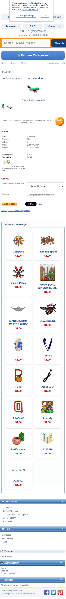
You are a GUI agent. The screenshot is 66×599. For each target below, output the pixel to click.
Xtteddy (47, 418)
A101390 (47, 449)
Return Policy (7, 538)
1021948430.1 (11, 518)
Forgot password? (8, 573)
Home (4, 63)
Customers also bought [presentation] (15, 224)
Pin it (40, 204)
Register (4, 571)
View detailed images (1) (34, 100)
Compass (18, 251)
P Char (18, 386)
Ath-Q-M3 (18, 418)
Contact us (6, 535)
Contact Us (54, 26)
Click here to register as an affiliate (15, 585)
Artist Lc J (47, 386)
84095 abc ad (18, 449)
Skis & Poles (18, 282)
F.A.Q (4, 542)
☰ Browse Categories (33, 55)
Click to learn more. (30, 9)
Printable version (54, 63)
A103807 (18, 480)
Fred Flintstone (11, 511)
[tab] (15, 224)
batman (8, 522)
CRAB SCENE (48, 320)
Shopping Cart (54, 17)
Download (11, 26)
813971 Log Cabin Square (16, 515)
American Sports (48, 251)
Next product (35, 78)
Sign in (3, 568)
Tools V (47, 355)
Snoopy (8, 507)
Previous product (12, 78)
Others (13, 63)
